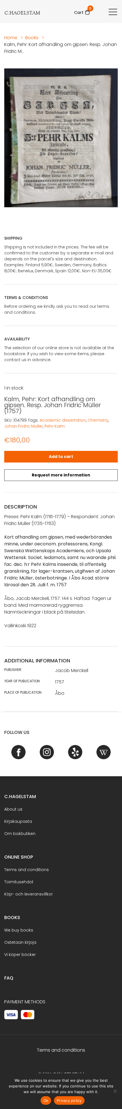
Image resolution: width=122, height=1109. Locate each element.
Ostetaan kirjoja (20, 942)
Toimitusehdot (18, 882)
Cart (82, 10)
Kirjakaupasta (18, 821)
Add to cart (61, 456)
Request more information (61, 475)
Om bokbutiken (19, 833)
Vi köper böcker (20, 954)
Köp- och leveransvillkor (28, 894)
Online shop (18, 857)
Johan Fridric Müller (23, 426)
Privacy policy (69, 1100)
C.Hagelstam (20, 796)
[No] (115, 1091)
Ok (46, 1100)
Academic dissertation (63, 420)
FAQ (8, 978)
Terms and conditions (26, 869)
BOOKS (12, 917)
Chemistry (98, 420)
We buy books (18, 930)
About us (13, 809)
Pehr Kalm (55, 426)
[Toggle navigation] (112, 12)
